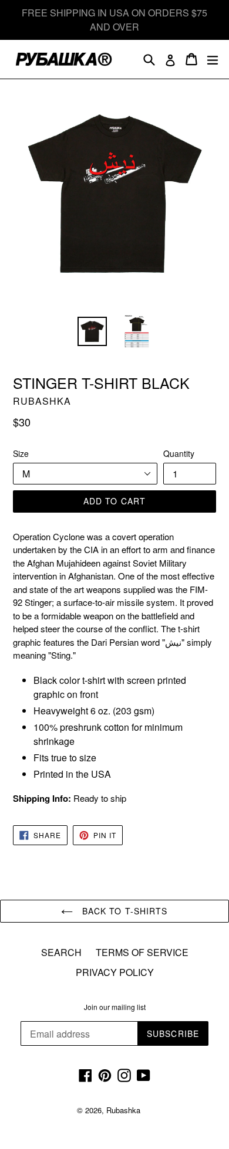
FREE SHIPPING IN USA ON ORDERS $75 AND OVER (114, 19)
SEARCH (61, 952)
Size (21, 453)
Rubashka (123, 1110)
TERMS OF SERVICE (142, 952)
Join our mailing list (115, 1007)
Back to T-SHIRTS (123, 911)
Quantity (178, 453)
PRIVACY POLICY (115, 972)
